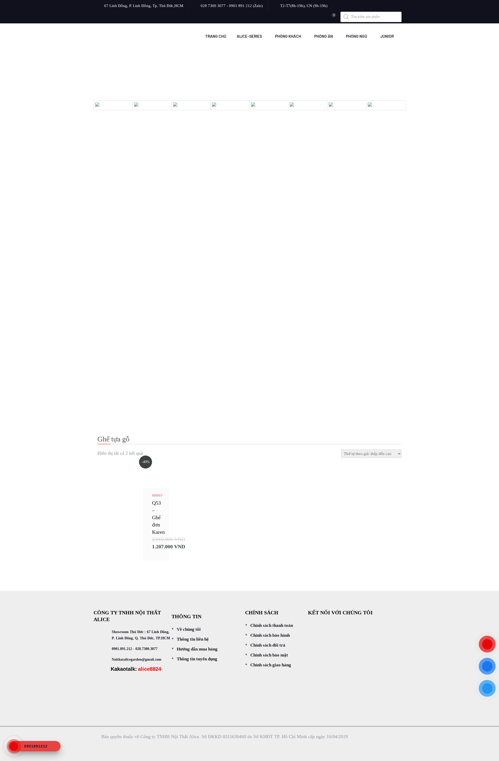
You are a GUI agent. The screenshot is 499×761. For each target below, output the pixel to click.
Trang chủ (215, 36)
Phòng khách (288, 36)
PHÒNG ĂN (323, 36)
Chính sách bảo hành (270, 635)
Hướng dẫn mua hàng (197, 649)
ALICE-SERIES (249, 36)
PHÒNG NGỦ (356, 36)
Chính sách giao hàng (270, 664)
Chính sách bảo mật (269, 655)
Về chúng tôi (189, 629)
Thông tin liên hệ (193, 639)
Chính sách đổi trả (267, 645)
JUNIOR (387, 36)
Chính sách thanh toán (271, 625)
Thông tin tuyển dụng (197, 658)
